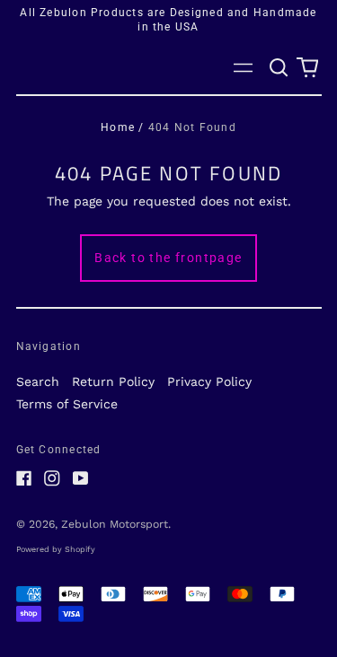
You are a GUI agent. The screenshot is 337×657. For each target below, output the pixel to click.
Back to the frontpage (168, 257)
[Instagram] (52, 478)
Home (118, 127)
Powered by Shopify (55, 549)
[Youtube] (81, 478)
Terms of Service (67, 404)
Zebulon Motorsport (114, 524)
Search (37, 381)
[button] (279, 68)
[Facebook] (24, 478)
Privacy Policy (209, 381)
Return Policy (113, 381)
